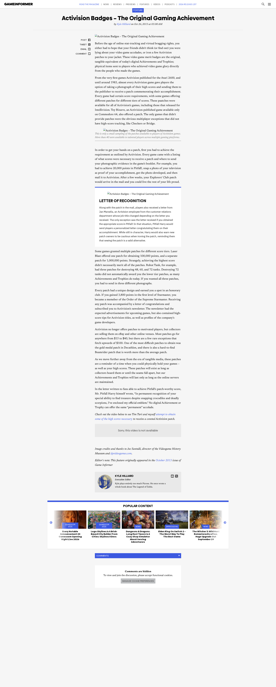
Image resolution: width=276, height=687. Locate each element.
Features (144, 4)
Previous (51, 522)
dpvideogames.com (121, 453)
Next (225, 522)
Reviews (117, 4)
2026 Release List (188, 4)
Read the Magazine (89, 4)
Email (172, 476)
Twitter (176, 476)
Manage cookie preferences (138, 580)
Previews (130, 4)
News (106, 4)
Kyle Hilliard (123, 24)
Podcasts (170, 4)
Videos (156, 4)
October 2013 (164, 460)
